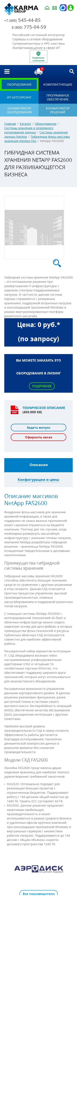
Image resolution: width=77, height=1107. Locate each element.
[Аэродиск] (38, 868)
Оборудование (45, 124)
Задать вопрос (38, 427)
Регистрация (70, 8)
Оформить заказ (38, 437)
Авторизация (62, 8)
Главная (10, 124)
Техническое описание (43, 408)
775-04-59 (29, 27)
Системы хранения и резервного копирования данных (28, 130)
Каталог (25, 124)
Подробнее (42, 386)
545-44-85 (22, 20)
